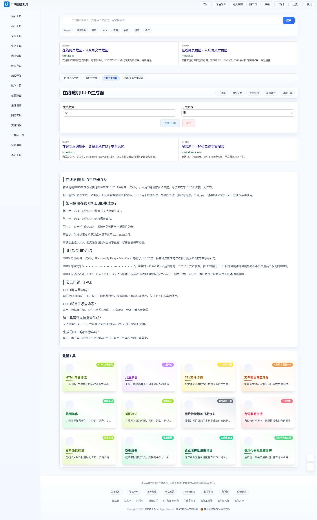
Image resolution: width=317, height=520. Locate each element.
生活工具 (15, 46)
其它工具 (15, 155)
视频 (126, 30)
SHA (105, 30)
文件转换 (15, 125)
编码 (137, 30)
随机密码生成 (71, 78)
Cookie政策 (189, 491)
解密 (94, 30)
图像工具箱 (206, 500)
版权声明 (134, 491)
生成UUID (170, 123)
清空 (188, 123)
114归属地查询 (171, 500)
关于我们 (116, 491)
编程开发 (15, 75)
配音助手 (153, 500)
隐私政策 (169, 491)
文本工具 (15, 36)
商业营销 (15, 56)
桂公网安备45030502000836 (216, 509)
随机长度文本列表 (133, 78)
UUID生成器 (110, 78)
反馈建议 (242, 491)
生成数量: (69, 107)
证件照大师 (223, 500)
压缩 (115, 30)
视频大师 (239, 500)
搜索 (288, 20)
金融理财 (15, 145)
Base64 (67, 30)
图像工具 (15, 115)
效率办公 (15, 65)
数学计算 (15, 85)
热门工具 (15, 26)
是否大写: (187, 107)
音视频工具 (17, 135)
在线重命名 (190, 500)
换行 (147, 30)
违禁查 (139, 500)
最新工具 (15, 16)
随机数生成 (91, 78)
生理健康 (15, 105)
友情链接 (208, 491)
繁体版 (225, 491)
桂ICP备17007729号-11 (187, 509)
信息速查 (15, 95)
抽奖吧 (127, 500)
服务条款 (151, 491)
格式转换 (81, 30)
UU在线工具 (150, 509)
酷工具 (115, 500)
